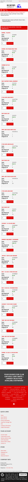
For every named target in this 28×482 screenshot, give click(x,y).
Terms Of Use (4, 418)
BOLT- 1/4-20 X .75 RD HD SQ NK (9, 272)
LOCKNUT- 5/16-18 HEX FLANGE (9, 304)
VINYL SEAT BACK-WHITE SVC (9, 129)
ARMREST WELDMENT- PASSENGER (10, 239)
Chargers (7, 397)
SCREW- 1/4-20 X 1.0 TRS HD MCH (10, 352)
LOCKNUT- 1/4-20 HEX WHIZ (8, 223)
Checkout (3, 454)
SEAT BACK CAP (5, 113)
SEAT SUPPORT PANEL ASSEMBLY (10, 81)
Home (2, 12)
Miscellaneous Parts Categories (16, 12)
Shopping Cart (4, 452)
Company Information (6, 425)
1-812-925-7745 (9, 467)
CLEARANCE (7, 399)
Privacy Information (5, 420)
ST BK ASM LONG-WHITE (7, 97)
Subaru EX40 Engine (17, 397)
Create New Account (5, 436)
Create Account (25, 1)
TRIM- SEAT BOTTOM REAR (8, 320)
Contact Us (3, 443)
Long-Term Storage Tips (6, 422)
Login (20, 1)
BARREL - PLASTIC (6, 33)
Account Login (4, 434)
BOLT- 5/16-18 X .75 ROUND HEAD (10, 288)
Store (6, 12)
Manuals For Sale (20, 396)
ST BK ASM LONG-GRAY (7, 191)
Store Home (3, 450)
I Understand (23, 474)
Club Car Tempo (15, 394)
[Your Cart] (4, 10)
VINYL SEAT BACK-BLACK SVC (9, 176)
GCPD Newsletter (5, 440)
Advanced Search (5, 455)
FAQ (2, 424)
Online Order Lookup (5, 441)
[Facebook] (14, 404)
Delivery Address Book (6, 438)
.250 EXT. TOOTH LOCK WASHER (9, 255)
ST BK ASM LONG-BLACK (8, 144)
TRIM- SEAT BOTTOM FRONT (8, 336)
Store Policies (4, 417)
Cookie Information (5, 427)
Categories (1, 10)
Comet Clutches (8, 387)
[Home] (14, 6)
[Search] (6, 10)
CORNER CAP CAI (6, 65)
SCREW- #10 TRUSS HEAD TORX (9, 49)
